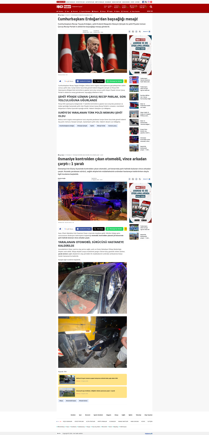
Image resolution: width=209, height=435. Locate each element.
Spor (68, 11)
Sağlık (111, 11)
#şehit (92, 126)
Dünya (104, 11)
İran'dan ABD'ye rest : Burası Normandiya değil (145, 97)
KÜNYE (132, 2)
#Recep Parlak (101, 126)
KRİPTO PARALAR (99, 2)
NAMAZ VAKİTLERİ (116, 2)
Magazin (96, 11)
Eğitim (118, 11)
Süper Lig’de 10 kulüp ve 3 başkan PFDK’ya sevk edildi (145, 114)
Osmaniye (68, 155)
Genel (67, 15)
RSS (59, 433)
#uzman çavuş (112, 126)
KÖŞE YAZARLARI (70, 2)
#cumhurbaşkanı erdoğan (67, 126)
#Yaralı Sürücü (83, 400)
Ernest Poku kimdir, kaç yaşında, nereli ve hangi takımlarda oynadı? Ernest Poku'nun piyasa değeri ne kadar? (145, 131)
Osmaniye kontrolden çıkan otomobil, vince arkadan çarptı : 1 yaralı (145, 139)
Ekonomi (75, 11)
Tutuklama (73, 426)
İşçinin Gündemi (85, 11)
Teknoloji (125, 11)
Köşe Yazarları (136, 11)
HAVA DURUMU (126, 2)
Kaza (67, 426)
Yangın (88, 426)
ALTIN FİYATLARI (90, 2)
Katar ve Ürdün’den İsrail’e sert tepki (145, 105)
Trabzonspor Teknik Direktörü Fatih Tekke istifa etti (145, 80)
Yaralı (110, 426)
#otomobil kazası (71, 400)
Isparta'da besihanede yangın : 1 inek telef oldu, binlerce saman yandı (144, 148)
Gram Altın (134, 6)
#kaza (61, 400)
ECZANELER (108, 2)
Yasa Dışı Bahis (95, 426)
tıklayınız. (107, 108)
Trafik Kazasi (123, 426)
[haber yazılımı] (148, 433)
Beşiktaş (115, 426)
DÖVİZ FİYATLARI (80, 2)
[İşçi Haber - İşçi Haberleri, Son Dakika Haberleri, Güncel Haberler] (62, 415)
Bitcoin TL (143, 6)
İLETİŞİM (137, 2)
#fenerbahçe (61, 426)
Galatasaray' (81, 426)
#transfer (104, 426)
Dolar (117, 6)
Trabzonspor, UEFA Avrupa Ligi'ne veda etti (144, 88)
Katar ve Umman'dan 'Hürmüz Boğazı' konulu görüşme (145, 122)
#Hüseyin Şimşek (82, 126)
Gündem (60, 11)
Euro (124, 6)
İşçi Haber (61, 15)
